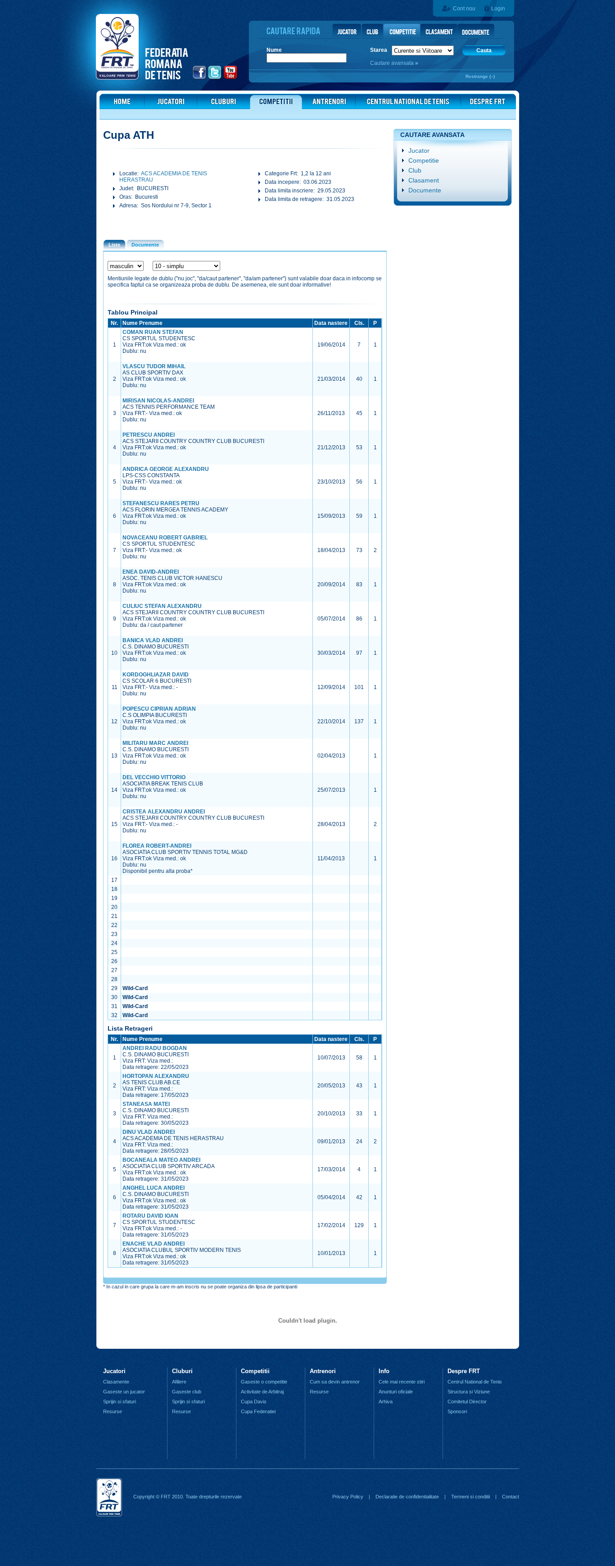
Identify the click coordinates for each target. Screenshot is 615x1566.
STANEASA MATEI (146, 1104)
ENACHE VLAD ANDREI (153, 1244)
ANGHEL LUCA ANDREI (153, 1188)
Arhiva (386, 1401)
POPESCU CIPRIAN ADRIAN (159, 709)
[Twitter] (215, 78)
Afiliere (179, 1381)
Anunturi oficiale (396, 1391)
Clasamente (116, 1381)
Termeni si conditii (470, 1496)
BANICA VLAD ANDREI (152, 640)
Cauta (484, 50)
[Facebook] (200, 78)
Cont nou (464, 8)
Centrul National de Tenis (475, 1381)
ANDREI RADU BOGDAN (154, 1048)
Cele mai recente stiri (402, 1381)
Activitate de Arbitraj (262, 1391)
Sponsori (457, 1411)
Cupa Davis (254, 1401)
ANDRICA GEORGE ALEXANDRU (165, 469)
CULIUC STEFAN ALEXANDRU (162, 606)
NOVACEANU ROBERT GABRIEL (165, 537)
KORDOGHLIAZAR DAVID (155, 674)
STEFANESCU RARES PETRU (160, 503)
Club (414, 170)
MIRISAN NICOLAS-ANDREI (158, 400)
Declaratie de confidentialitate (407, 1496)
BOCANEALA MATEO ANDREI (161, 1160)
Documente (424, 190)
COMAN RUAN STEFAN (152, 332)
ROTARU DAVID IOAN (150, 1216)
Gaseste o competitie (264, 1381)
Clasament (423, 180)
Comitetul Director (467, 1401)
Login (498, 8)
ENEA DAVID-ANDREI (150, 572)
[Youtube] (231, 78)
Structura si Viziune (469, 1391)
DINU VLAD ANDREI (148, 1132)
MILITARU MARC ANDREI (155, 743)
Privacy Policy (347, 1496)
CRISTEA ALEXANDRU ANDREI (163, 811)
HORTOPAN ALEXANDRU (155, 1076)
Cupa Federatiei (258, 1411)
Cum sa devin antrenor (335, 1381)
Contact (510, 1496)
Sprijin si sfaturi (119, 1401)
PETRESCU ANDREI (148, 435)
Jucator (419, 150)
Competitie (423, 160)
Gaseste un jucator (124, 1391)
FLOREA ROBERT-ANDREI (156, 846)
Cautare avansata (392, 63)
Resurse (112, 1411)
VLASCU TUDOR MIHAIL (153, 366)
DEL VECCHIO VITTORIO (153, 777)
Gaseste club (186, 1391)
